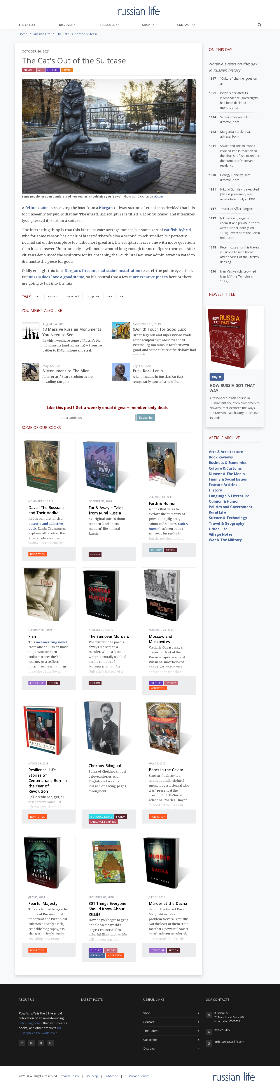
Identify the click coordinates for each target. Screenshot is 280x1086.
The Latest (27, 25)
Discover (66, 25)
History (171, 683)
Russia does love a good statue (56, 277)
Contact (184, 25)
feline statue (37, 208)
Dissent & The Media (227, 473)
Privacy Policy (69, 1076)
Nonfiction (37, 554)
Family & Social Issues (228, 479)
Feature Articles (223, 484)
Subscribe (107, 25)
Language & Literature (229, 495)
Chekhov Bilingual (105, 765)
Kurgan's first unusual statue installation (102, 270)
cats (109, 296)
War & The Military (225, 539)
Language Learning (103, 821)
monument (72, 296)
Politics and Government (230, 506)
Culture (52, 70)
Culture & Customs (225, 468)
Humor (67, 70)
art (38, 296)
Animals (29, 70)
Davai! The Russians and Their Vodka (46, 510)
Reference (96, 955)
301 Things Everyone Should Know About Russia (107, 909)
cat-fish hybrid (177, 230)
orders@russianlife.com (229, 1042)
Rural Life (217, 512)
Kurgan (106, 208)
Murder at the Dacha (168, 903)
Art (40, 70)
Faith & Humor (162, 503)
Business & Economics (228, 462)
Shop (146, 25)
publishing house (30, 1023)
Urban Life (218, 528)
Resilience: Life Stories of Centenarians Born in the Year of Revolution (47, 780)
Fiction (95, 554)
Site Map (92, 1076)
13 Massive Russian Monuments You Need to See (71, 332)
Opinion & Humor (224, 501)
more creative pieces (148, 277)
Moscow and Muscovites (160, 639)
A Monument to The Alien (65, 370)
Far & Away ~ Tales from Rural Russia (106, 510)
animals (53, 296)
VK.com (158, 196)
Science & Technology (228, 517)
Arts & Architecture (226, 451)
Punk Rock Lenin (148, 370)
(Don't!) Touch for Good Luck (159, 329)
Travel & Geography (226, 523)
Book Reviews (221, 457)
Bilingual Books (101, 816)
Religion (156, 550)
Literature (37, 683)
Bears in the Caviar (166, 769)
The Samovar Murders (109, 636)
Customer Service (137, 1076)
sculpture (93, 296)
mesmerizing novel (51, 642)
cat (122, 296)
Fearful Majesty (43, 903)
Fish (32, 636)
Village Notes (221, 534)
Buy (215, 377)
